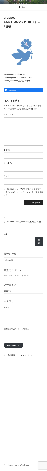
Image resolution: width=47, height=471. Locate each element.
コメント (9, 115)
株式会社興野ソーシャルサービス (18, 355)
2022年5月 (8, 291)
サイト (6, 176)
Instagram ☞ (13, 345)
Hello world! (8, 260)
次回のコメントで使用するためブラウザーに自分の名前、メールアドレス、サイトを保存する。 (23, 192)
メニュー (24, 7)
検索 (6, 234)
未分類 (6, 307)
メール (8, 163)
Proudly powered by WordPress (16, 465)
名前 (7, 150)
